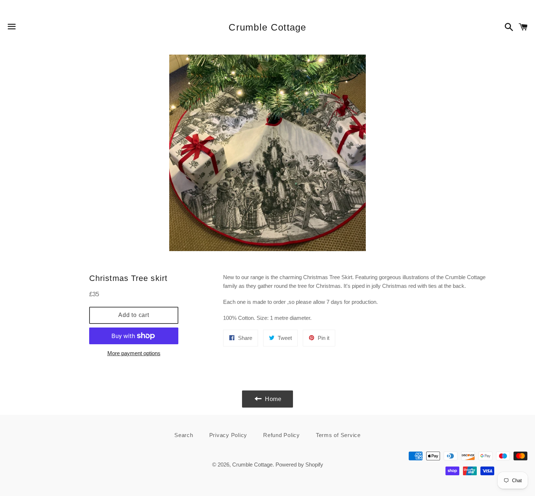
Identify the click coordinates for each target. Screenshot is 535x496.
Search (183, 435)
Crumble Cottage (267, 27)
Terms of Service (338, 435)
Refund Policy (281, 435)
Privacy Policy (228, 435)
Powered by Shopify (299, 464)
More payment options (133, 353)
